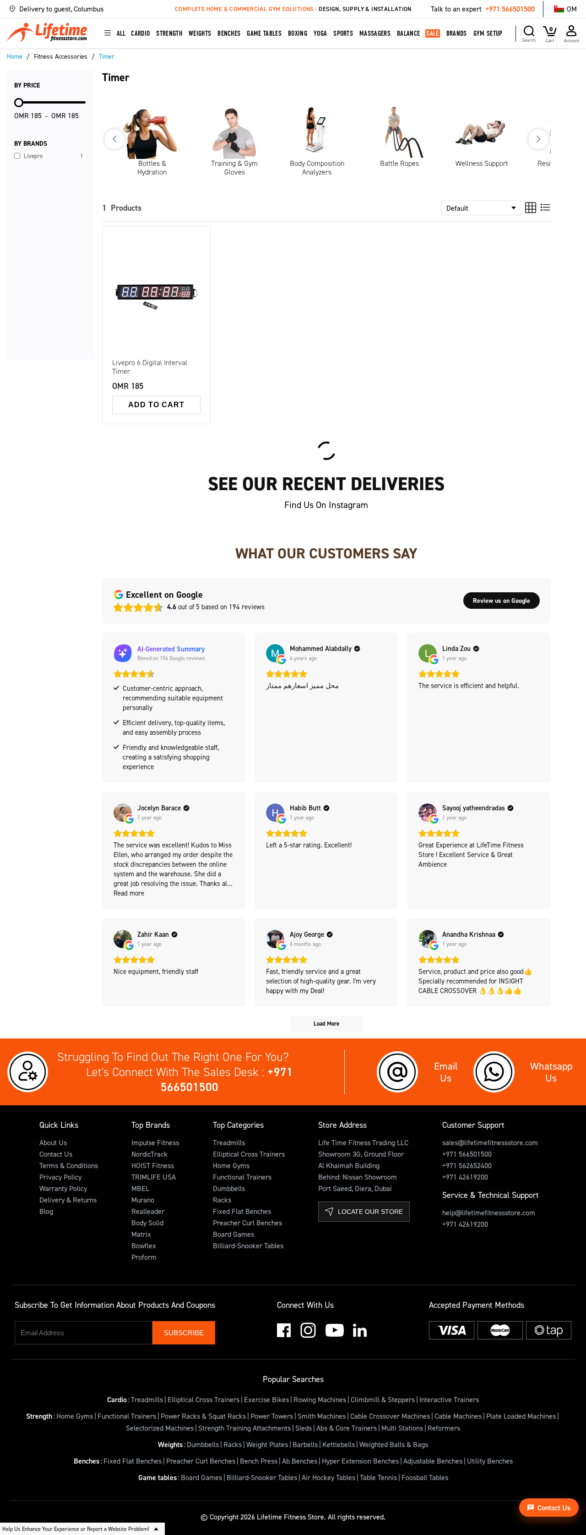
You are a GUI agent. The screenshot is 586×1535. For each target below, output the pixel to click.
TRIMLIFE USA (153, 1176)
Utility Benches (490, 1460)
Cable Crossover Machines (390, 1415)
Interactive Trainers (449, 1399)
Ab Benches (299, 1460)
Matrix (141, 1234)
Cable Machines (458, 1415)
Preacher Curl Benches (247, 1222)
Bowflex (143, 1245)
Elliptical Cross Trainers (249, 1153)
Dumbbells (229, 1188)
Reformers (444, 1427)
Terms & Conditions (68, 1165)
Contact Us (55, 1153)
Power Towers (271, 1415)
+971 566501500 (510, 8)
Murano (142, 1199)
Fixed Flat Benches (242, 1211)
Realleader (147, 1211)
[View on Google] (275, 653)
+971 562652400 (467, 1165)
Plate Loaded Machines (521, 1415)
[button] (86, 9)
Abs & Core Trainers (346, 1427)
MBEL (140, 1188)
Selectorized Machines (160, 1427)
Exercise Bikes (266, 1399)
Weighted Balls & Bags (393, 1444)
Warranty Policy (63, 1188)
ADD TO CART (156, 405)
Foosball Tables (425, 1477)
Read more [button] (129, 893)
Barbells (305, 1444)
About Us (53, 1142)
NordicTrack (149, 1153)
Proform (144, 1257)
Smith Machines (322, 1415)
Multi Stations (402, 1427)
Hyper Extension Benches (360, 1460)
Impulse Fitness (155, 1142)
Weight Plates (267, 1444)
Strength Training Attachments (244, 1427)
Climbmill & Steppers (383, 1399)
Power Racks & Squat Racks (203, 1415)
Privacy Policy (60, 1176)
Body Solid (147, 1222)
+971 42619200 (465, 1176)
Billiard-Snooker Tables (248, 1245)
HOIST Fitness (152, 1165)
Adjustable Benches (432, 1460)
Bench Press (258, 1460)
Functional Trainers (242, 1176)
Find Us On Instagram (326, 504)
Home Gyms (231, 1165)
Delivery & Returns (68, 1199)
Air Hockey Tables (328, 1477)
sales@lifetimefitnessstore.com (490, 1142)
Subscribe (184, 1333)
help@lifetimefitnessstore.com (488, 1212)
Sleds (303, 1427)
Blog (46, 1211)
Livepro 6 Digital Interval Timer (149, 367)
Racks (222, 1199)
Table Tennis (378, 1477)
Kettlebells (338, 1444)
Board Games (233, 1234)
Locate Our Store (370, 1211)
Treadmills (229, 1142)
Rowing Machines (319, 1399)
